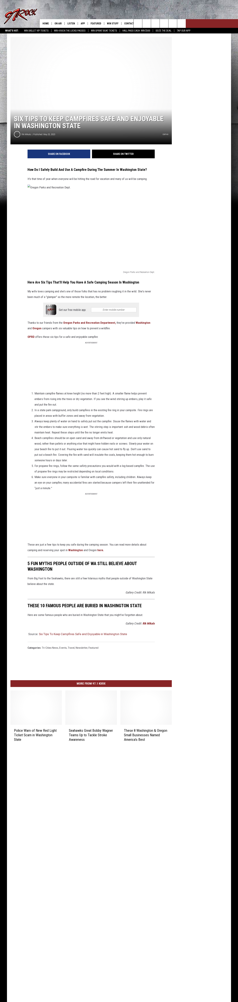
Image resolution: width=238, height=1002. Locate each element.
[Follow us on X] (172, 23)
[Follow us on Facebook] (155, 23)
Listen (71, 23)
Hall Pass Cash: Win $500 (136, 30)
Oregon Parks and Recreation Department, (89, 322)
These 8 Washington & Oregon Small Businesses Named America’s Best (145, 735)
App (83, 23)
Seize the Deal (163, 30)
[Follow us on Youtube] (181, 23)
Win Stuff (112, 23)
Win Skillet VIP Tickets (36, 30)
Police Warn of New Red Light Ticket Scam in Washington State (35, 735)
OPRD (31, 337)
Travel (71, 647)
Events (63, 647)
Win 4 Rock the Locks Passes (70, 30)
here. (100, 550)
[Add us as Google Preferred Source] (146, 23)
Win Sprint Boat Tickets (104, 30)
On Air (58, 23)
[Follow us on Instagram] (164, 23)
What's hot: (12, 30)
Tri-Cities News (50, 647)
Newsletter (81, 647)
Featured (96, 23)
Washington (143, 322)
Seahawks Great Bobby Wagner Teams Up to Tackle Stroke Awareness (91, 735)
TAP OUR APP (183, 30)
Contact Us (131, 23)
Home (46, 23)
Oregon (36, 328)
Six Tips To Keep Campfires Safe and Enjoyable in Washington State (83, 634)
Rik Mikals (26, 134)
